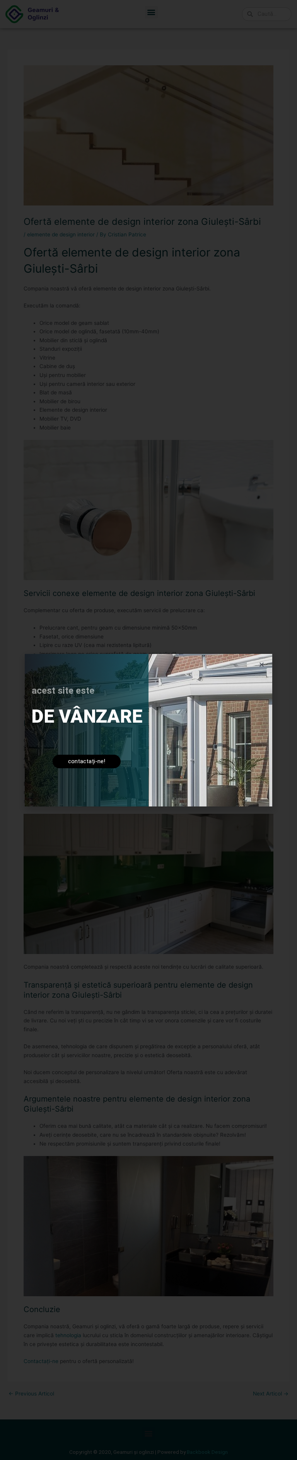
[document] (148, 730)
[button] (262, 664)
